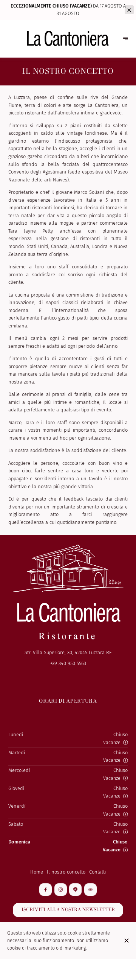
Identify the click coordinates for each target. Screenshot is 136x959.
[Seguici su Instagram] (60, 889)
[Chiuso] (126, 940)
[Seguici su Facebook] (45, 889)
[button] (125, 742)
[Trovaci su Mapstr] (75, 889)
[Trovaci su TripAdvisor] (90, 889)
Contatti (97, 872)
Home (36, 872)
